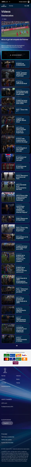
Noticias (3, 383)
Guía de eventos (5, 386)
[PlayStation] (12, 355)
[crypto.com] (12, 359)
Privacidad (4, 434)
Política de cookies (6, 439)
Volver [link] (4, 19)
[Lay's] (18, 355)
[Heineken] (6, 355)
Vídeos (3, 379)
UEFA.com (4, 403)
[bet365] (18, 359)
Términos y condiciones (7, 437)
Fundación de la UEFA (7, 406)
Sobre (17, 379)
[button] (26, 5)
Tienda (18, 383)
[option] (15, 55)
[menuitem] (15, 5)
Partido (3, 376)
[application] (15, 29)
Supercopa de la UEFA (4, 6)
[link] (11, 5)
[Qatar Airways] (15, 362)
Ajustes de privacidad (7, 442)
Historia (18, 376)
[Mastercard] (6, 359)
